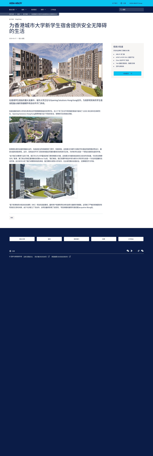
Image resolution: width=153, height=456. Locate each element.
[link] (114, 3)
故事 (42, 9)
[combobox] (131, 9)
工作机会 (53, 9)
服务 (23, 9)
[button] (16, 9)
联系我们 (34, 9)
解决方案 (12, 9)
